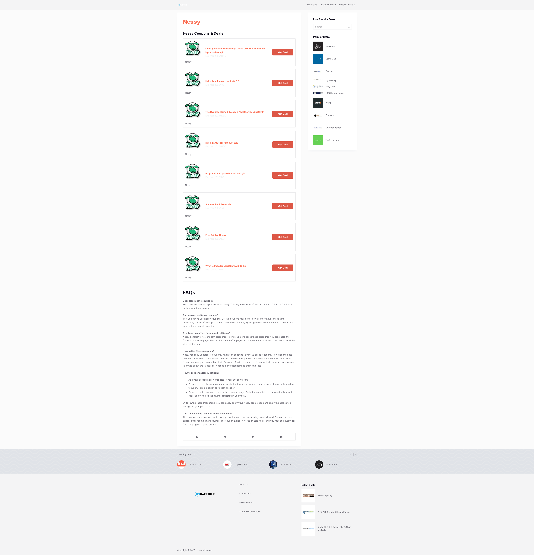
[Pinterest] (253, 436)
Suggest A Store (347, 5)
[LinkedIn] (281, 436)
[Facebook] (197, 436)
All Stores (312, 5)
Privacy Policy (246, 502)
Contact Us (245, 493)
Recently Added (328, 5)
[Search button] (349, 26)
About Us (243, 484)
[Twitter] (225, 436)
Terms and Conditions (249, 512)
